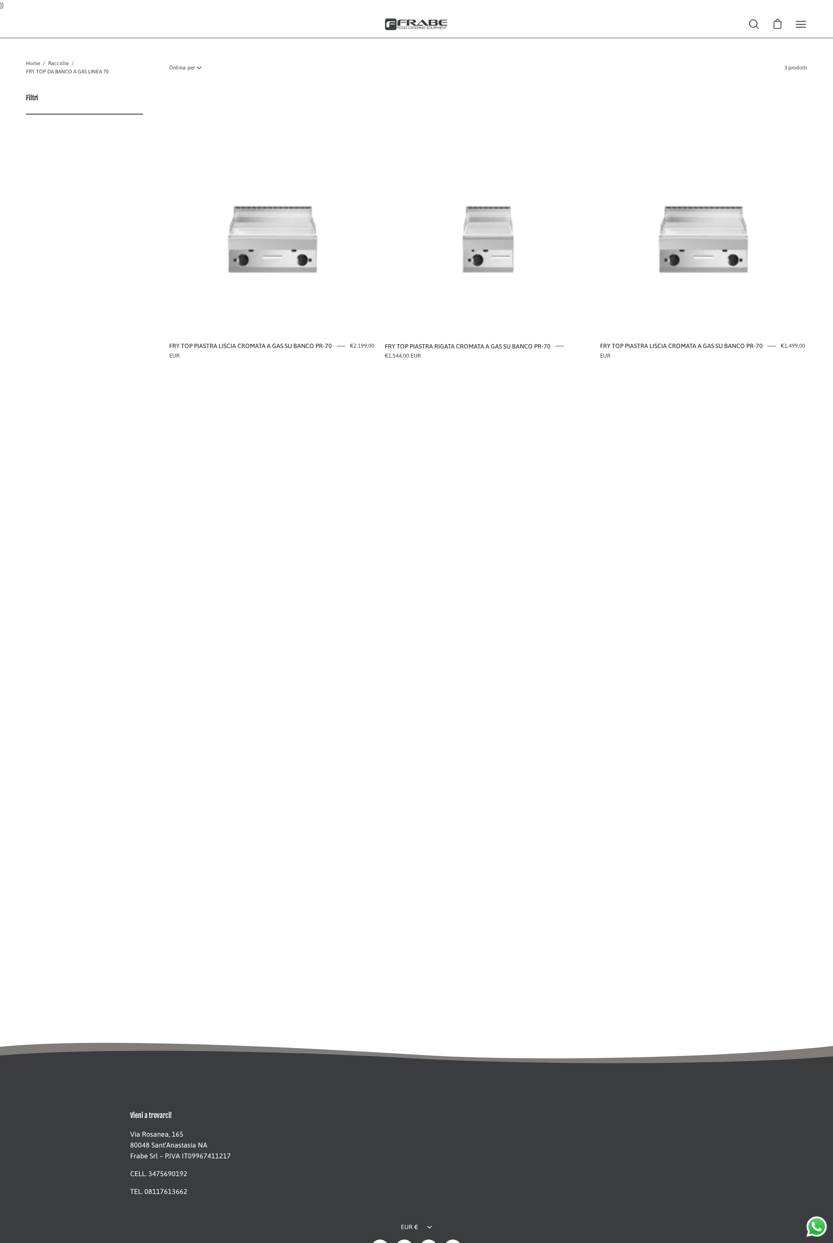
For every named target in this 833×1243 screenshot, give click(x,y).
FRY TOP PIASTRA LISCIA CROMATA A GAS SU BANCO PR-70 (250, 345)
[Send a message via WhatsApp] (817, 1227)
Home (33, 63)
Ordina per (182, 68)
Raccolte (58, 63)
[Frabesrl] (416, 24)
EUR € (409, 1226)
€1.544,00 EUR (403, 355)
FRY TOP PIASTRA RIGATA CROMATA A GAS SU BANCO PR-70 (468, 346)
